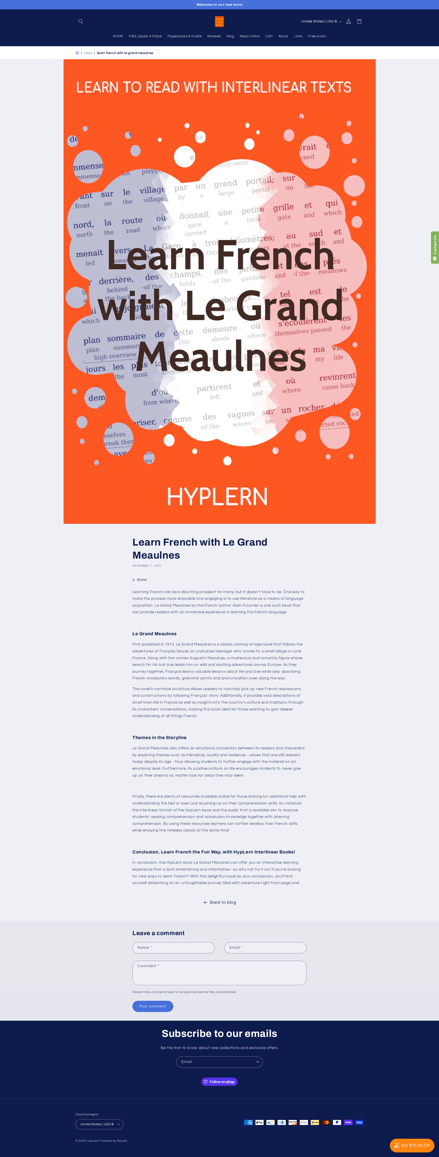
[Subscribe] (257, 1062)
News (88, 53)
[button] (80, 21)
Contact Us (435, 245)
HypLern (93, 1140)
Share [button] (142, 579)
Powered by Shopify (113, 1140)
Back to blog (223, 902)
